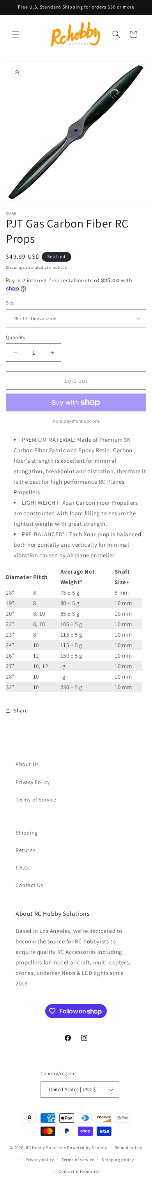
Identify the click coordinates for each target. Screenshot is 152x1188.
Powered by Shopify (87, 1147)
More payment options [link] (76, 421)
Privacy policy (39, 1159)
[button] (15, 34)
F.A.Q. (23, 867)
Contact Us (29, 885)
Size (10, 302)
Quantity (15, 337)
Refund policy (128, 1147)
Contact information (79, 1171)
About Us (27, 764)
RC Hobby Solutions (46, 1147)
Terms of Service (36, 799)
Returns (25, 850)
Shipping (14, 267)
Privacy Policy (32, 782)
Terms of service (78, 1159)
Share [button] (21, 710)
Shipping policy (118, 1159)
